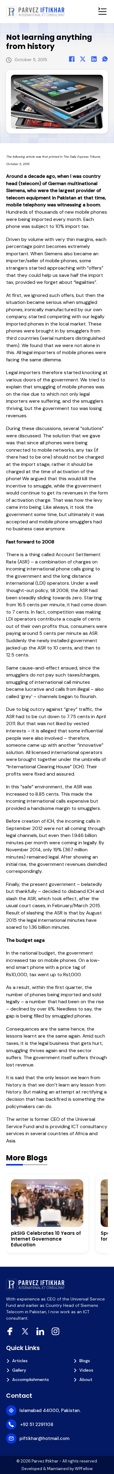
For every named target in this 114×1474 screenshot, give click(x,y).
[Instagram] (55, 1331)
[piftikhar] (35, 11)
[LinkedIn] (94, 59)
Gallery (19, 1370)
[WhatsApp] (105, 59)
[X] (83, 59)
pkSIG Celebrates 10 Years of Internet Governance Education (46, 1239)
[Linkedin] (40, 1331)
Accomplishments (30, 1379)
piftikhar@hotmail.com (44, 1438)
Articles (20, 1360)
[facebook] (10, 1331)
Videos (86, 1370)
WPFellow (84, 1468)
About (85, 1379)
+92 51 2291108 (36, 1424)
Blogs (84, 1360)
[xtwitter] (25, 1331)
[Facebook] (72, 59)
